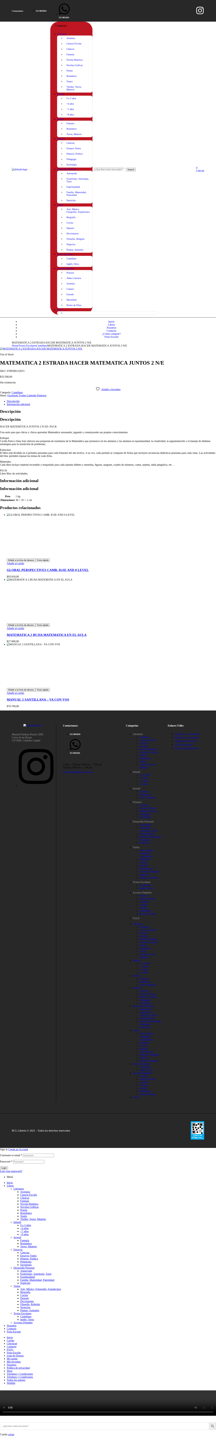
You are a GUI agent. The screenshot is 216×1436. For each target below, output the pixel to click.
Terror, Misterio (147, 797)
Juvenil (136, 788)
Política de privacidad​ (18, 1367)
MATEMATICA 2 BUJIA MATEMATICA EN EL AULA (47, 635)
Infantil (136, 771)
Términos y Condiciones (20, 1373)
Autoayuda (145, 824)
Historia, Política (148, 811)
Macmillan (145, 910)
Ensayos (137, 802)
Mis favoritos (14, 1361)
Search (130, 169)
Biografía (144, 859)
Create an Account (18, 1149)
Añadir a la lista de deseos (21, 560)
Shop (9, 1370)
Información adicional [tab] (19, 480)
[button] (17, 11)
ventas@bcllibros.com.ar (78, 772)
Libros (10, 1185)
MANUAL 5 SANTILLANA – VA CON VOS (38, 699)
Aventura (144, 737)
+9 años (143, 784)
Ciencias (143, 805)
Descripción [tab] (10, 411)
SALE (136, 918)
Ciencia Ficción (147, 740)
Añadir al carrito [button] (15, 563)
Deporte (143, 865)
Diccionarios (146, 868)
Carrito (10, 1340)
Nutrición (144, 842)
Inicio (10, 1182)
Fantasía (143, 746)
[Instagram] (200, 10)
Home (15, 345)
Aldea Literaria (147, 898)
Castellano (41, 345)
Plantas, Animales (148, 877)
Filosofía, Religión (149, 871)
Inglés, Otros (146, 888)
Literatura (138, 734)
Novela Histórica (148, 749)
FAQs (10, 1349)
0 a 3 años (144, 775)
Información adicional (18, 404)
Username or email (11, 1155)
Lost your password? (11, 1171)
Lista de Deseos (15, 1355)
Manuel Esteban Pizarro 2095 (27, 734)
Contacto (11, 1328)
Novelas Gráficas (148, 752)
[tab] (111, 401)
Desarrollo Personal (143, 821)
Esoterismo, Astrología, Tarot (148, 829)
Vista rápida (42, 560)
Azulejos (144, 901)
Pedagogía (145, 814)
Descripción (13, 401)
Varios (136, 847)
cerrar (11, 1434)
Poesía (142, 755)
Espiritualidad (146, 833)
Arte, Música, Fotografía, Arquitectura (146, 853)
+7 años (143, 781)
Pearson (143, 895)
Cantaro (143, 904)
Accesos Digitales (142, 892)
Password (6, 1161)
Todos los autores (16, 1380)
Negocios (144, 874)
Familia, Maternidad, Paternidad (150, 838)
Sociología (145, 817)
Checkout (12, 1343)
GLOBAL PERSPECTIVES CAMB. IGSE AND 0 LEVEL (48, 570)
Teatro (142, 761)
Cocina (143, 862)
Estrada (143, 907)
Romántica (145, 758)
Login (4, 1168)
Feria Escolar (14, 1331)
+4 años (143, 778)
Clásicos (143, 743)
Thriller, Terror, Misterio (147, 766)
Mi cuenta (12, 1358)
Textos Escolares (27, 345)
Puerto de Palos (147, 913)
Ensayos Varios (147, 808)
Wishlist (11, 1383)
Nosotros (11, 1325)
